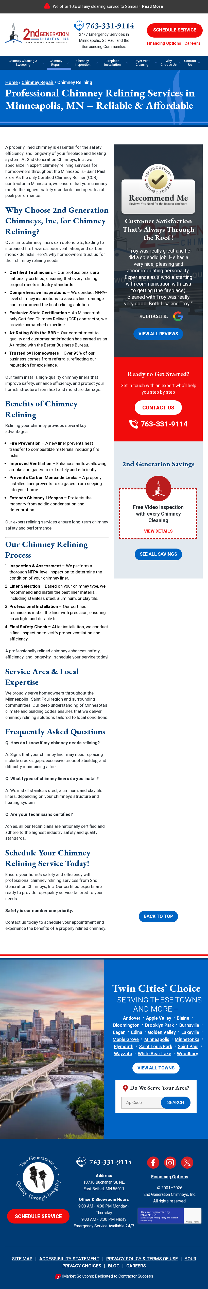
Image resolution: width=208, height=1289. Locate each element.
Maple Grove (126, 1039)
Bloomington (126, 1025)
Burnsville (189, 1025)
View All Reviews (158, 333)
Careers (192, 43)
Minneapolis (156, 1039)
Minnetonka (187, 1039)
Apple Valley (158, 1018)
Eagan (119, 1032)
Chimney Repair (38, 82)
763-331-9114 (110, 26)
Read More (152, 7)
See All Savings (158, 554)
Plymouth (123, 1046)
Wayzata (123, 1053)
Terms (196, 1222)
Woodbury (187, 1053)
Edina (136, 1032)
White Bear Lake (154, 1053)
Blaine (183, 1018)
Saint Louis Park (155, 1046)
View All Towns (156, 1068)
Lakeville (190, 1032)
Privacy (189, 1222)
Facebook (153, 1162)
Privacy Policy (160, 1218)
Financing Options (164, 43)
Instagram (170, 1162)
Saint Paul (188, 1046)
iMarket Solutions (77, 1276)
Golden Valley (162, 1032)
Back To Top (158, 916)
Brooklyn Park (159, 1025)
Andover (132, 1018)
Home (11, 82)
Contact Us (158, 407)
